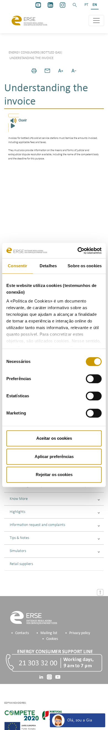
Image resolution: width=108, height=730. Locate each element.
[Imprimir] (34, 70)
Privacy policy (79, 633)
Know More (19, 499)
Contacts (22, 633)
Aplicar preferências (54, 456)
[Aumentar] (60, 70)
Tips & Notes (19, 538)
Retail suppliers (21, 564)
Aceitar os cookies (54, 438)
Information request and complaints (37, 525)
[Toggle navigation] (96, 20)
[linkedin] (50, 5)
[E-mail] (47, 70)
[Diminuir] (74, 70)
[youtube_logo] (38, 5)
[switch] (94, 378)
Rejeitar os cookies (54, 474)
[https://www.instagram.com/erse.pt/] (62, 5)
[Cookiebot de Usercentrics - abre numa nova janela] (78, 250)
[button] (74, 5)
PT (86, 5)
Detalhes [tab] (48, 265)
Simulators (18, 551)
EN (94, 5)
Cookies (52, 639)
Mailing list (48, 633)
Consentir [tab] (17, 265)
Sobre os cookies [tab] (85, 265)
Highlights (17, 512)
